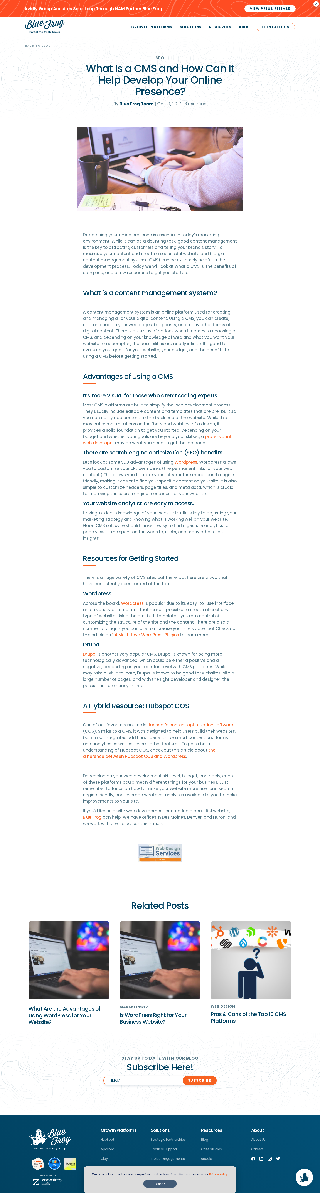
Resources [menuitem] (220, 27)
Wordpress (186, 462)
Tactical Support (164, 1149)
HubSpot (107, 1139)
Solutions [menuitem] (190, 27)
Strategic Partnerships (168, 1139)
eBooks (207, 1159)
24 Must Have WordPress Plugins (145, 635)
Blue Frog (92, 817)
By (134, 104)
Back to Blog (38, 46)
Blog (204, 1139)
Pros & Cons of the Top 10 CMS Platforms (248, 1017)
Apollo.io (107, 1149)
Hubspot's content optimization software (190, 725)
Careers (257, 1149)
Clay (104, 1159)
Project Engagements (168, 1159)
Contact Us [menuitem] (276, 27)
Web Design (223, 1006)
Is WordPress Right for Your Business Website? (153, 1018)
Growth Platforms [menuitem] (151, 27)
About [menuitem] (245, 27)
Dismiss (160, 1184)
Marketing (131, 1006)
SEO (159, 58)
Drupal (89, 654)
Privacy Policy (218, 1174)
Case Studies (211, 1149)
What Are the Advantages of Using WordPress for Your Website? (64, 1015)
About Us (258, 1139)
